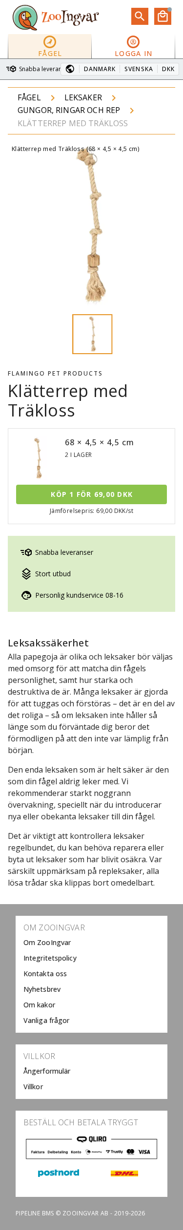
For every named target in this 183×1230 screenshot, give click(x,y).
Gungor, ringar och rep (69, 110)
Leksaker (83, 97)
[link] (91, 943)
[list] (91, 974)
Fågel (29, 97)
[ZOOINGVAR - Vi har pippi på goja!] (56, 17)
